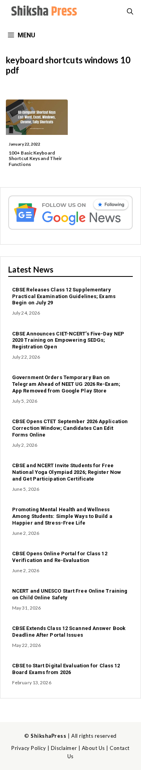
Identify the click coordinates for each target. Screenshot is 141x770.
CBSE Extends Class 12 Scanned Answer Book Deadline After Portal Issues (68, 631)
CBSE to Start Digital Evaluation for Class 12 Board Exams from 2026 (66, 669)
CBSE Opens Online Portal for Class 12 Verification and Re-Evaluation (59, 557)
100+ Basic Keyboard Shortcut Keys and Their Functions (35, 158)
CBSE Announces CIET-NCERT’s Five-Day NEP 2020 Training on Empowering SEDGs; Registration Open (68, 340)
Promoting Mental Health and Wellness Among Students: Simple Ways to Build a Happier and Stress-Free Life (62, 516)
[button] (130, 12)
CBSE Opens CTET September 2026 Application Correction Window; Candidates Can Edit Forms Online (70, 428)
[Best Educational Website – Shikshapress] (43, 12)
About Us (93, 748)
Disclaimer (64, 748)
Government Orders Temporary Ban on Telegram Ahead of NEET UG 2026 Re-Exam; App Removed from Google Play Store (66, 384)
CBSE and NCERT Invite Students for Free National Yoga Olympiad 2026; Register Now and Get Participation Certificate (66, 472)
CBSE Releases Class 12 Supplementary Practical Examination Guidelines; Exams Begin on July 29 (64, 296)
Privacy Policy (28, 748)
